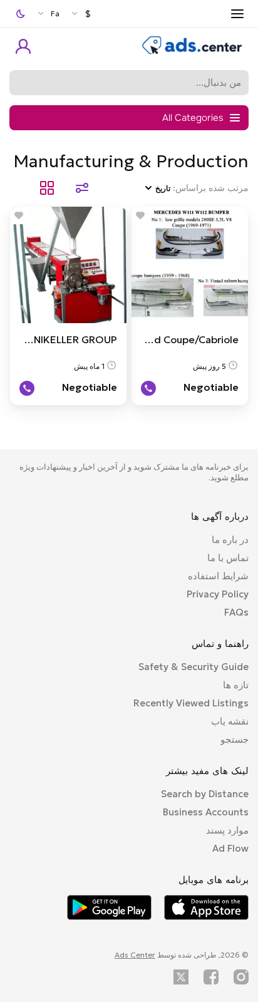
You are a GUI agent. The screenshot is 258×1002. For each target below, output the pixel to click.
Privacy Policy (218, 594)
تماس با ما (228, 558)
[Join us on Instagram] (241, 976)
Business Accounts (206, 812)
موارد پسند (227, 830)
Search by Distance (205, 794)
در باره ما (230, 539)
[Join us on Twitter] (180, 976)
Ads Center (135, 954)
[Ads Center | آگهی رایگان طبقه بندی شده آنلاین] (192, 51)
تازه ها (236, 685)
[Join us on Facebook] (211, 976)
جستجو (234, 739)
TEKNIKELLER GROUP (65, 339)
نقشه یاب (230, 721)
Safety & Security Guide (193, 667)
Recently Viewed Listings (191, 703)
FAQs (236, 612)
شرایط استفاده (218, 576)
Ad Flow (230, 848)
